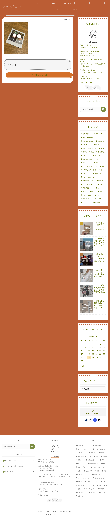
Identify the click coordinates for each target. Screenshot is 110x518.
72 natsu (93, 42)
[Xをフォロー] (91, 87)
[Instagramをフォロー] (94, 87)
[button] (103, 109)
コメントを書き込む (39, 75)
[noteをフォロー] (98, 87)
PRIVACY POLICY (66, 511)
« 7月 (82, 366)
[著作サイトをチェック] (87, 87)
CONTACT (54, 511)
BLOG (47, 511)
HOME (40, 511)
